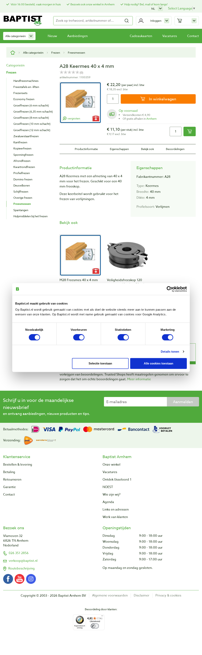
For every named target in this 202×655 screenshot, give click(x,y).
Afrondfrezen (21, 161)
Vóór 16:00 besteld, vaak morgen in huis (35, 4)
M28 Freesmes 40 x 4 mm (79, 280)
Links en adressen (116, 509)
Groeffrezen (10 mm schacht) (31, 124)
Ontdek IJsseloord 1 (117, 479)
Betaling (9, 472)
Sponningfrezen (23, 155)
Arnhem (151, 118)
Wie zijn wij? (111, 494)
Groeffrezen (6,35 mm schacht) (33, 111)
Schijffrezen (20, 191)
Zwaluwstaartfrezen (26, 136)
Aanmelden (183, 401)
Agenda (108, 502)
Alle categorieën (15, 36)
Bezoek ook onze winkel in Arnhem (92, 4)
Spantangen (20, 210)
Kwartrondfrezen (24, 167)
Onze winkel (111, 464)
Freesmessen (76, 52)
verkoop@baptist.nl (23, 560)
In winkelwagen (162, 99)
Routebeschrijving (21, 568)
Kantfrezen (20, 142)
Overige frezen (22, 197)
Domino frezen (22, 179)
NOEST (108, 487)
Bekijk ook (147, 149)
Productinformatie (86, 149)
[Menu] (102, 616)
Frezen (55, 52)
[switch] (78, 337)
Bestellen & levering (17, 464)
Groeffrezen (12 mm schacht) (31, 130)
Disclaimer (141, 595)
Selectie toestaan (100, 363)
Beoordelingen (175, 149)
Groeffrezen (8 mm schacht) (31, 117)
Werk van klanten (115, 517)
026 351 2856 (19, 553)
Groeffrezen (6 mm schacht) (31, 105)
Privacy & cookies (168, 595)
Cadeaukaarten (141, 36)
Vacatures (169, 36)
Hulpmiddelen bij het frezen (30, 216)
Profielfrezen (21, 173)
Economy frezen (23, 99)
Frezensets (20, 93)
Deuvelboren (21, 185)
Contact (193, 36)
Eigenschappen (119, 149)
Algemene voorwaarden (110, 595)
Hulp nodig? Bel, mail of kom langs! (146, 4)
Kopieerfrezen (22, 148)
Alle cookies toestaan (158, 363)
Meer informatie (139, 379)
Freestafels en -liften (26, 87)
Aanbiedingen (77, 36)
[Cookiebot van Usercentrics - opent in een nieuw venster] (169, 289)
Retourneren (12, 479)
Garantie (9, 487)
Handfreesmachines (25, 81)
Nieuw (52, 36)
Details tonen (170, 351)
